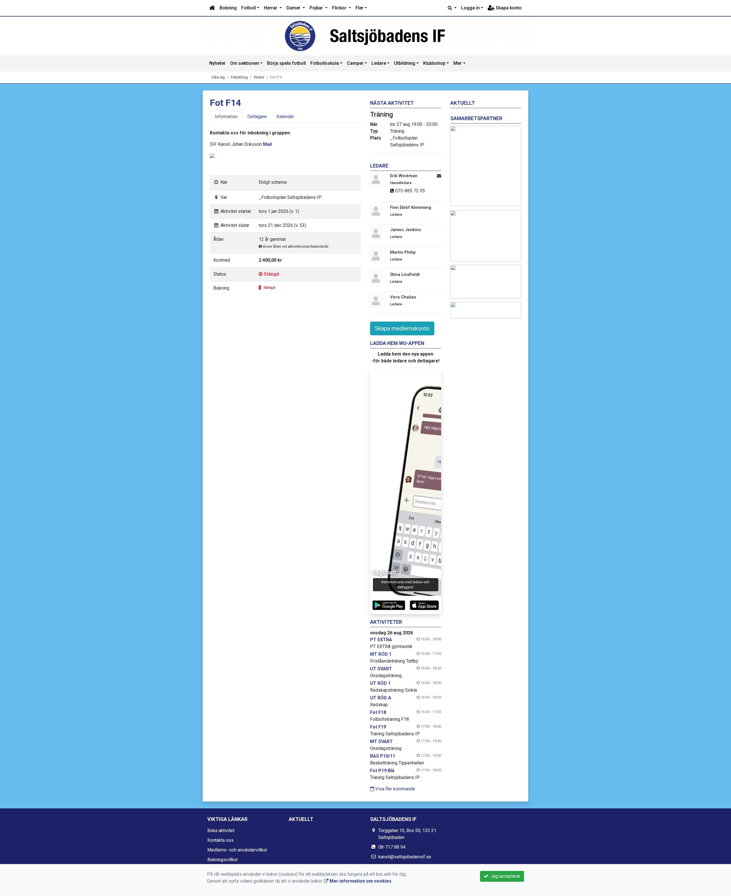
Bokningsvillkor (222, 859)
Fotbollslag (239, 77)
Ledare (378, 63)
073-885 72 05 (410, 190)
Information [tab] (226, 116)
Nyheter (217, 63)
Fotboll (248, 8)
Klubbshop (434, 63)
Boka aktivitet (220, 830)
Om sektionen (244, 63)
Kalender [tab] (285, 116)
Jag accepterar (504, 876)
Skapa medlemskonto (402, 328)
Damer (294, 8)
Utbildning (404, 63)
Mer (457, 63)
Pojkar (317, 8)
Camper (355, 63)
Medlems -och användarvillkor (237, 850)
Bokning (228, 8)
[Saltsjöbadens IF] (365, 36)
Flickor (340, 8)
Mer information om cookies (359, 881)
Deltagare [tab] (257, 116)
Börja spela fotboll (286, 63)
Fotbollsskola (324, 63)
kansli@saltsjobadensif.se (404, 856)
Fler (360, 8)
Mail (267, 144)
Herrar (271, 8)
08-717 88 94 (391, 847)
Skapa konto (508, 8)
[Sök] (452, 8)
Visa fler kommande (394, 789)
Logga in (470, 8)
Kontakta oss (220, 840)
